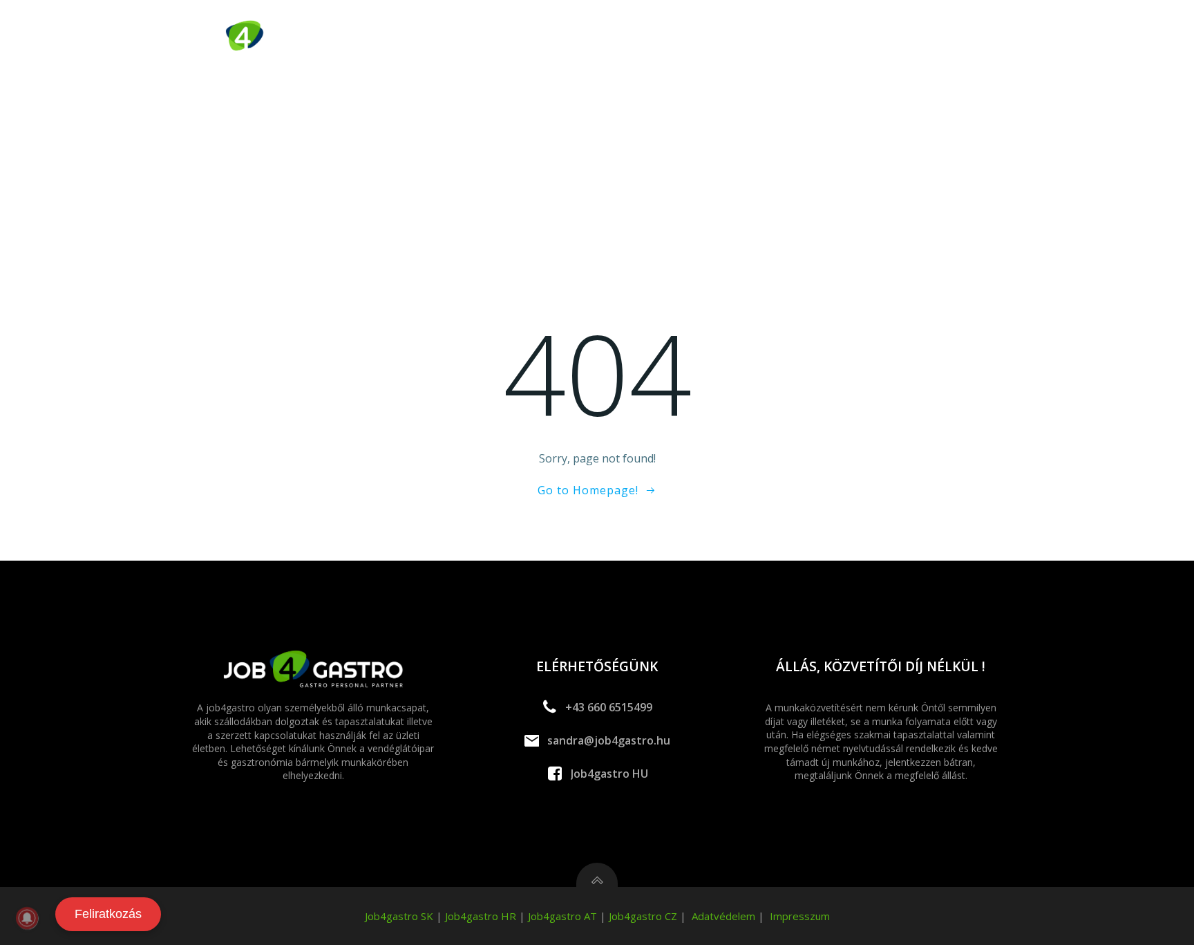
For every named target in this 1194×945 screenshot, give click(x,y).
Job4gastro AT (562, 916)
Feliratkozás (108, 914)
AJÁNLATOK (582, 37)
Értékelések (827, 37)
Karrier (906, 37)
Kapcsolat (981, 37)
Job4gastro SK (399, 916)
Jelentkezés (669, 37)
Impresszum (800, 916)
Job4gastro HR (480, 916)
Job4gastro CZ (643, 916)
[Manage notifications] (27, 918)
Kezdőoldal (495, 37)
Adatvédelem (723, 916)
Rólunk (748, 37)
